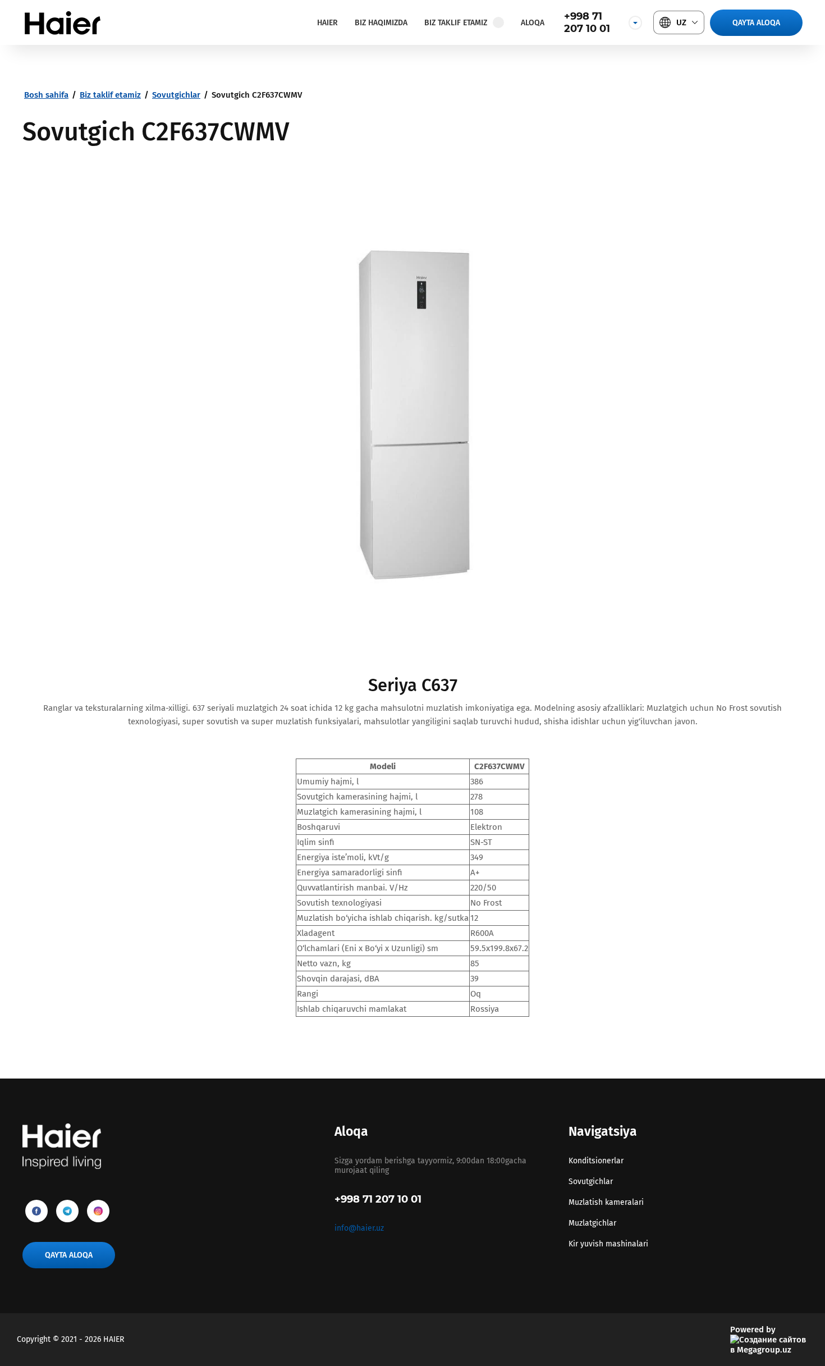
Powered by (753, 1329)
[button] (756, 23)
